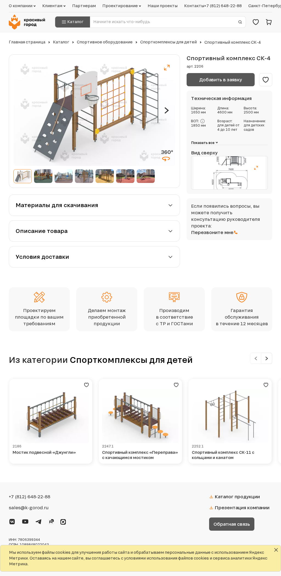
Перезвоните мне (212, 232)
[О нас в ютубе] (25, 520)
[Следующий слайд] (166, 110)
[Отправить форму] (240, 22)
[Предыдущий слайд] (255, 358)
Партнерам (84, 6)
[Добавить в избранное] (265, 79)
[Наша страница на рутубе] (51, 521)
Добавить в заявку (220, 79)
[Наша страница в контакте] (12, 520)
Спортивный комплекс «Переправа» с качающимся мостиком (140, 455)
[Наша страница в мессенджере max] (63, 521)
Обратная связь (231, 524)
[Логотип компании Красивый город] (28, 22)
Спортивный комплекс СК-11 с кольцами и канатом (223, 455)
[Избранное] (255, 22)
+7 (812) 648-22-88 (223, 6)
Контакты (194, 6)
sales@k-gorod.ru (29, 507)
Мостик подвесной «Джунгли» (44, 452)
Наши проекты (163, 6)
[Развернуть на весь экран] (167, 67)
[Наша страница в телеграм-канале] (38, 520)
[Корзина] (269, 22)
